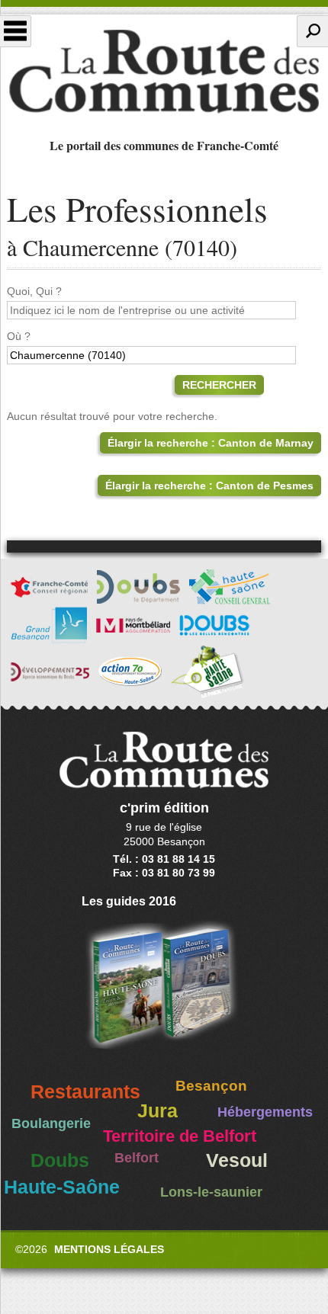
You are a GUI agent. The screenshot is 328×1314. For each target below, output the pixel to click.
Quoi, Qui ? (34, 291)
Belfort (136, 1157)
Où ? (19, 336)
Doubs (60, 1160)
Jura (157, 1111)
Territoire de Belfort (179, 1136)
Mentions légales (109, 1249)
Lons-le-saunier (211, 1192)
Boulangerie (51, 1123)
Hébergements (265, 1112)
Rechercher (219, 385)
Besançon (211, 1086)
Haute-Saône (62, 1187)
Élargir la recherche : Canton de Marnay (211, 443)
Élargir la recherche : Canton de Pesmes (209, 485)
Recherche (312, 31)
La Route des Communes (164, 71)
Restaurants (85, 1092)
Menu (15, 31)
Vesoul (237, 1160)
